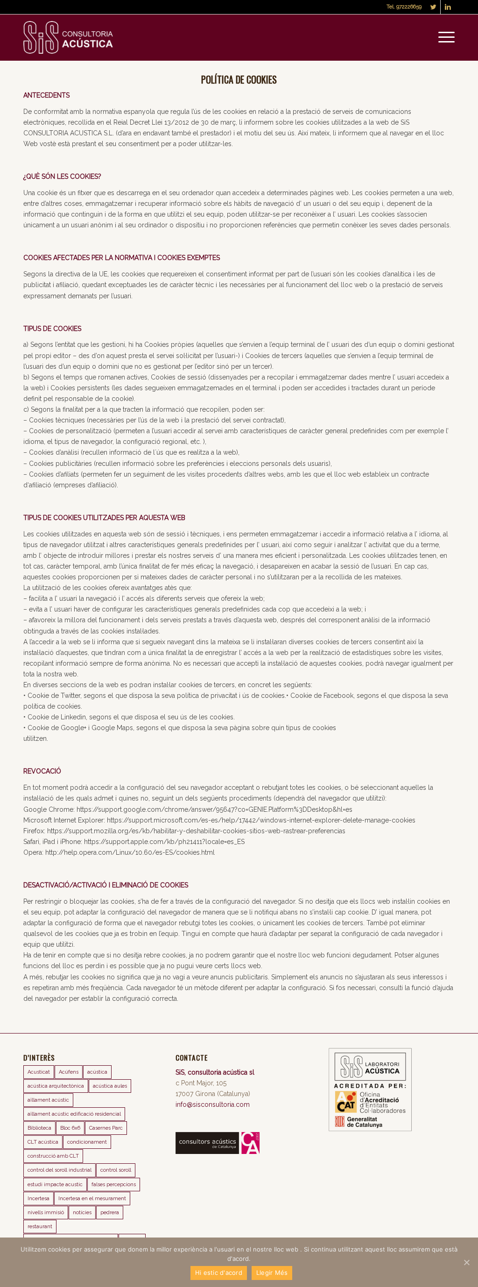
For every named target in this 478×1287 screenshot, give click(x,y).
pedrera (109, 1213)
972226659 (409, 7)
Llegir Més (272, 1272)
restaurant (40, 1227)
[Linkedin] (448, 7)
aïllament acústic (48, 1100)
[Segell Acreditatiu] (370, 1129)
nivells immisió (46, 1213)
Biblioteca (39, 1128)
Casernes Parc (106, 1128)
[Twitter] (433, 7)
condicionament (87, 1142)
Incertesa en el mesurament (92, 1199)
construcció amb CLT (53, 1156)
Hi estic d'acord (218, 1272)
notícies (82, 1213)
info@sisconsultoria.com (213, 1104)
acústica (97, 1072)
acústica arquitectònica (56, 1086)
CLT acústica (43, 1142)
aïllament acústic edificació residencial (74, 1114)
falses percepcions (113, 1185)
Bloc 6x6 (70, 1128)
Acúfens (68, 1072)
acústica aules (110, 1086)
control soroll (115, 1170)
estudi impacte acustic (55, 1185)
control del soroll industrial (59, 1170)
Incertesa (38, 1199)
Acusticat (39, 1072)
